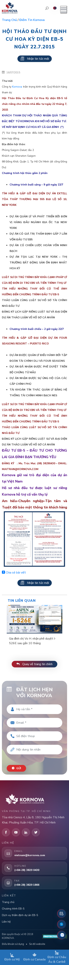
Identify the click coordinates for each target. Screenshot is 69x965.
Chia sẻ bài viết (15, 572)
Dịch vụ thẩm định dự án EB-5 (20, 915)
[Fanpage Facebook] (61, 924)
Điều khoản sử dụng (13, 944)
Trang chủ (9, 20)
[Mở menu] (63, 9)
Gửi (18, 768)
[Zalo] (61, 935)
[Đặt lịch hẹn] (61, 913)
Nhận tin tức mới (38, 59)
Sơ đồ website (37, 944)
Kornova (17, 87)
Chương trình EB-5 (13, 908)
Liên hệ (6, 922)
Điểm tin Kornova (32, 20)
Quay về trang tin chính (37, 664)
